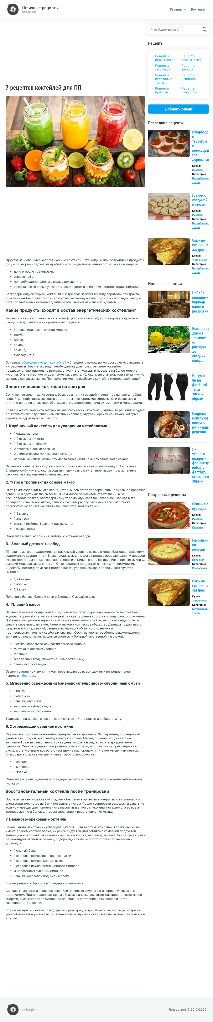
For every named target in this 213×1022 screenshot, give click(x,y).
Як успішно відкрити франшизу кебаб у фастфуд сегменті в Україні (200, 465)
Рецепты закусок (188, 67)
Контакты (198, 9)
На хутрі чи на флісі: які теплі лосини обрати (199, 387)
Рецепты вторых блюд (192, 58)
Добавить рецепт (178, 109)
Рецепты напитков (189, 77)
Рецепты (176, 9)
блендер (28, 676)
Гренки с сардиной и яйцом (200, 200)
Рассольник (199, 568)
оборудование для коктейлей (43, 362)
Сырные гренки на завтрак (200, 245)
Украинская (199, 259)
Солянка (197, 527)
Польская (198, 559)
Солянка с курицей (200, 506)
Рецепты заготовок (162, 67)
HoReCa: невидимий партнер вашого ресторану (201, 302)
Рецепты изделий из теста (163, 79)
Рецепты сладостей (190, 90)
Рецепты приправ (162, 90)
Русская (197, 169)
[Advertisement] (76, 54)
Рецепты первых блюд (165, 58)
